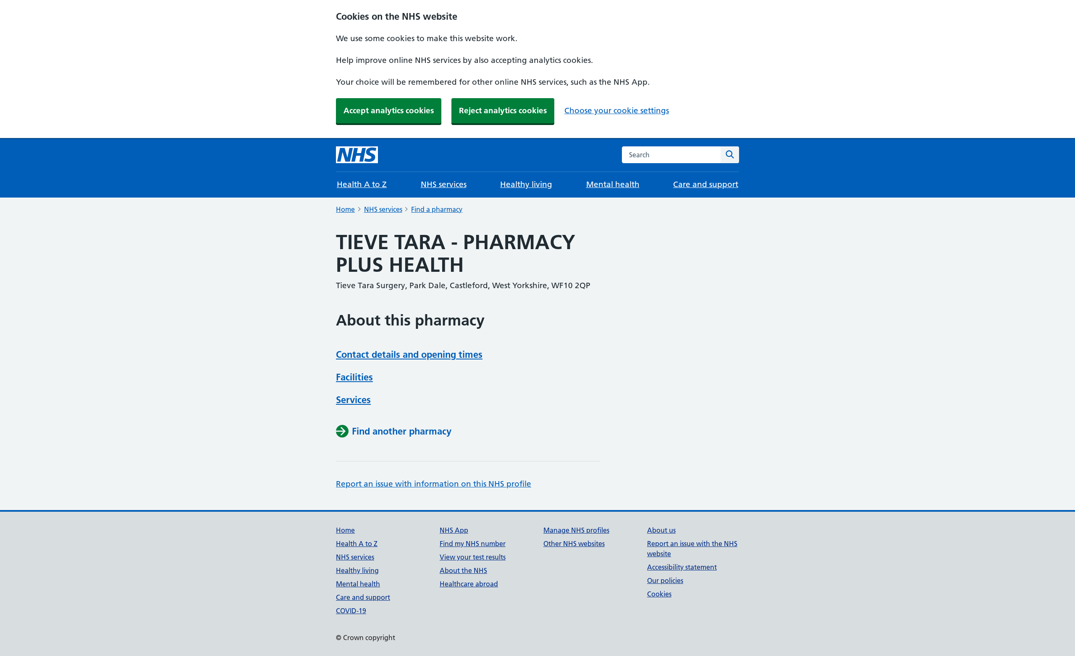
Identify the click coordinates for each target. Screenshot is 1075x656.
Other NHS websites (574, 543)
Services (353, 400)
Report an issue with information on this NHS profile (433, 484)
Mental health (613, 184)
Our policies (665, 580)
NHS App (454, 530)
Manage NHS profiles (576, 530)
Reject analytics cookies (503, 110)
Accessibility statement (682, 567)
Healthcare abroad (469, 584)
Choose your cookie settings (616, 110)
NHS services (444, 184)
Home (345, 209)
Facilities (354, 377)
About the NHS (463, 570)
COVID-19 (351, 611)
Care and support (705, 184)
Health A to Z (362, 184)
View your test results (473, 557)
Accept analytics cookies (388, 110)
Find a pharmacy (436, 209)
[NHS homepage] (357, 154)
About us (661, 530)
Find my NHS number (473, 543)
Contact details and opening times (409, 354)
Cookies (659, 594)
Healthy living (526, 184)
